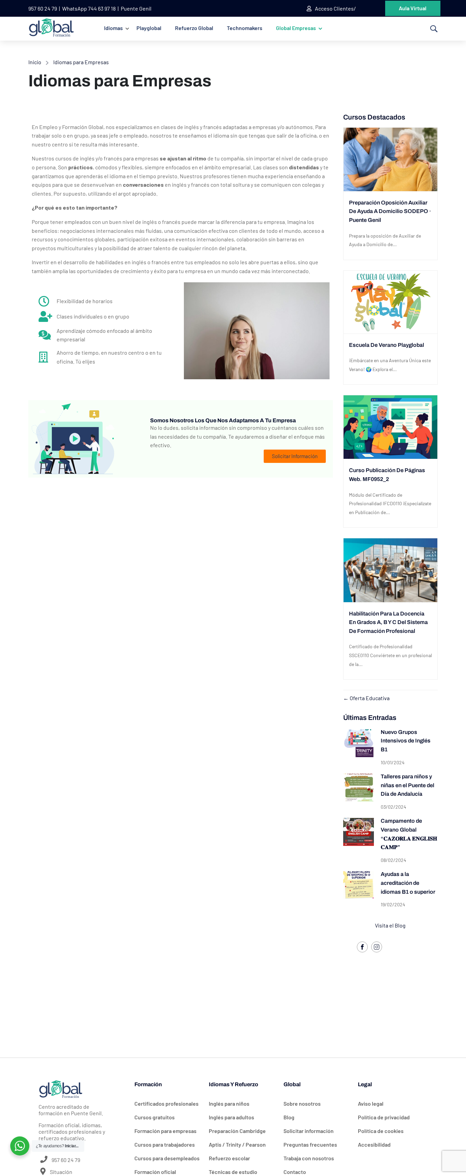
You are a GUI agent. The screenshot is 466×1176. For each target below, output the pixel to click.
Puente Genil (136, 8)
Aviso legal (370, 1103)
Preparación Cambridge (237, 1131)
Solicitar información (308, 1131)
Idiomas (113, 28)
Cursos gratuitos (154, 1117)
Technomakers (244, 28)
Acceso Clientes (334, 8)
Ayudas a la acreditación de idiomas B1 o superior (408, 882)
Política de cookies (381, 1131)
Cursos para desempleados (167, 1158)
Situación (60, 1171)
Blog (288, 1117)
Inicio (34, 62)
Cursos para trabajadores (164, 1144)
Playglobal (148, 28)
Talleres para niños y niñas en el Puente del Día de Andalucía (407, 785)
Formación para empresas (165, 1131)
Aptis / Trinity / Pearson (237, 1144)
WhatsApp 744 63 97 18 (89, 8)
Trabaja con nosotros (308, 1158)
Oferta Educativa (369, 698)
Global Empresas (296, 28)
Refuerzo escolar (229, 1158)
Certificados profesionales (166, 1103)
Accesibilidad (374, 1144)
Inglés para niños (229, 1103)
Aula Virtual (412, 8)
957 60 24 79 (42, 8)
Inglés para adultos (231, 1117)
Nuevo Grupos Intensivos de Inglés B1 (406, 740)
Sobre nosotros (302, 1103)
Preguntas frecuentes (310, 1144)
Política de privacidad (384, 1117)
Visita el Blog (390, 925)
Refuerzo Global (194, 28)
